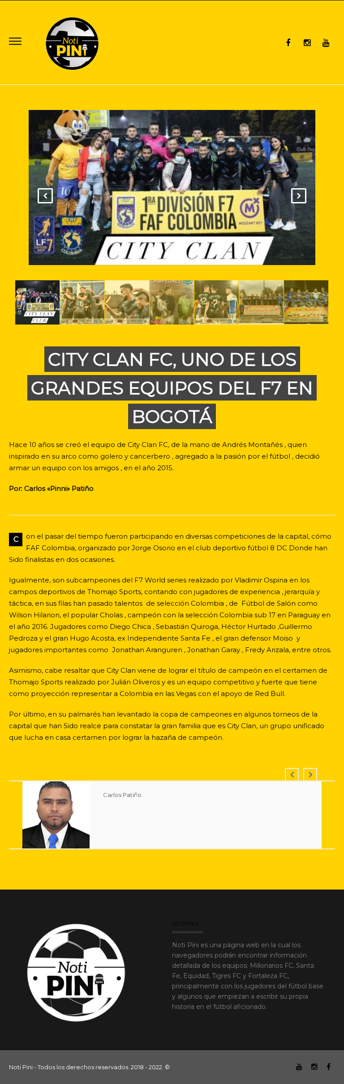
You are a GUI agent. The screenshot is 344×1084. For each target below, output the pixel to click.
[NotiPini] (73, 42)
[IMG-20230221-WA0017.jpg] (173, 189)
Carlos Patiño (122, 794)
